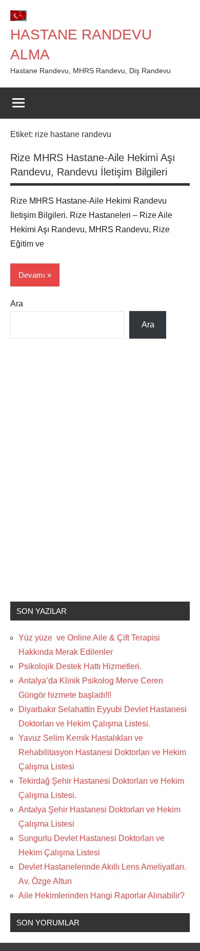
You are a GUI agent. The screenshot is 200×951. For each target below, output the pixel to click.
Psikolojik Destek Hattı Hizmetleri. (80, 666)
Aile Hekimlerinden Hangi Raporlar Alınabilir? (101, 895)
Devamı (31, 275)
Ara (16, 303)
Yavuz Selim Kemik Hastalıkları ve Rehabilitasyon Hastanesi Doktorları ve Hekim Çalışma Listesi (102, 752)
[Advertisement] (100, 477)
